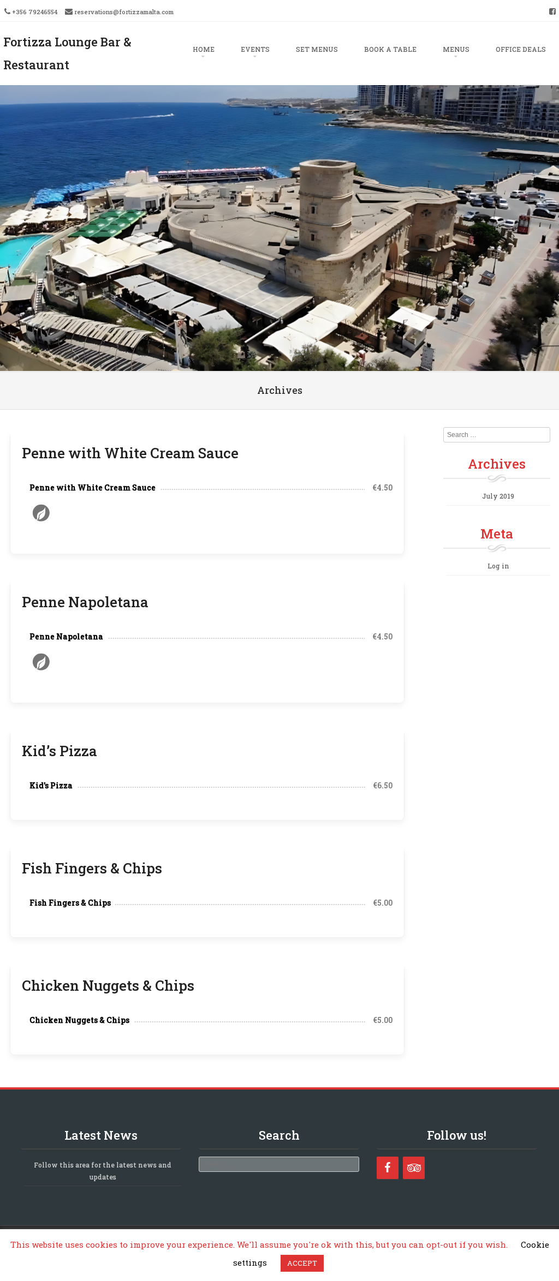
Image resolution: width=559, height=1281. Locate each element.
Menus (456, 49)
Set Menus (317, 49)
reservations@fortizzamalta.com (124, 12)
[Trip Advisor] (414, 1168)
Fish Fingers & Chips (92, 868)
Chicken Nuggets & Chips (108, 985)
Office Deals (521, 49)
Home (204, 49)
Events (255, 49)
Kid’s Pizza (59, 750)
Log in (498, 565)
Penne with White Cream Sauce (130, 453)
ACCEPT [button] (302, 1263)
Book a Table (390, 49)
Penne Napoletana (85, 601)
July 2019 (498, 496)
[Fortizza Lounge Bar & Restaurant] (279, 363)
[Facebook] (388, 1168)
